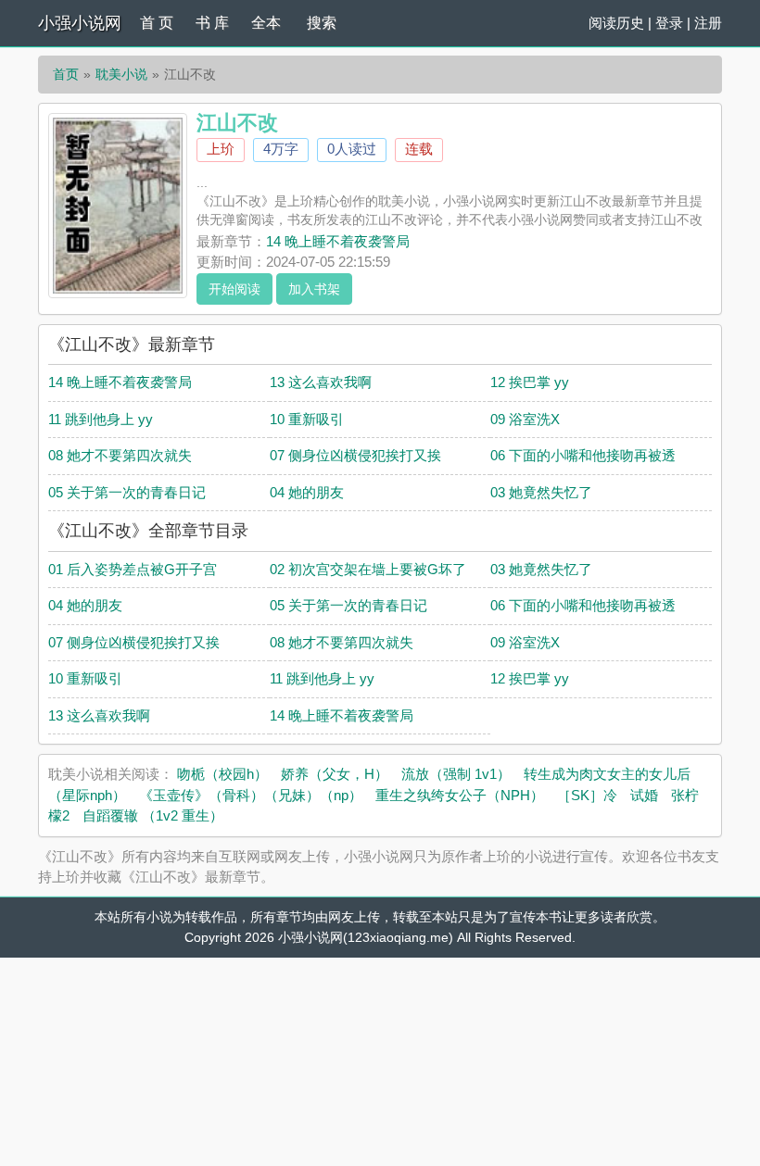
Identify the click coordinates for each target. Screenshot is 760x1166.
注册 (708, 23)
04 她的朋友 (307, 492)
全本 (266, 23)
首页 (66, 74)
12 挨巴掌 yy (529, 382)
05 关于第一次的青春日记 (127, 492)
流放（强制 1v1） (456, 774)
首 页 (156, 23)
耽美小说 (121, 74)
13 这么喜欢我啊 (321, 382)
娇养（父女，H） (334, 774)
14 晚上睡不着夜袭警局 (338, 241)
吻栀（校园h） (222, 774)
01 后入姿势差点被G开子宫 (132, 569)
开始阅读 (234, 289)
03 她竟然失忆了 (541, 492)
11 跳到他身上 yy (100, 419)
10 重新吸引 (307, 419)
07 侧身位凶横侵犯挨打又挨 (355, 455)
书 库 (212, 23)
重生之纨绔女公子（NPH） (459, 795)
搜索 (321, 23)
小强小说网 (79, 23)
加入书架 (314, 289)
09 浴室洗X (525, 419)
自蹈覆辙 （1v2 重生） (152, 815)
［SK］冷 (587, 795)
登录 (669, 23)
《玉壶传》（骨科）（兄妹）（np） (250, 795)
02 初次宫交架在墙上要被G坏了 (368, 569)
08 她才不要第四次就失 (120, 455)
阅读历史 (616, 23)
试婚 (644, 795)
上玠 (220, 149)
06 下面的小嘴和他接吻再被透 (583, 455)
